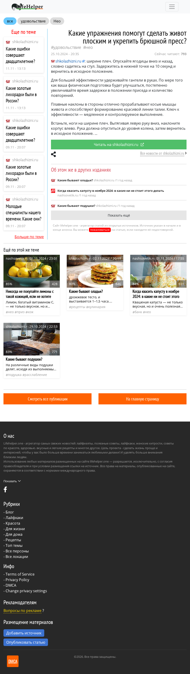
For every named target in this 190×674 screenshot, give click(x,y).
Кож (30, 312)
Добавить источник (23, 633)
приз (21, 312)
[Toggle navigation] (171, 6)
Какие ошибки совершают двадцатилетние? (20, 55)
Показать (10, 481)
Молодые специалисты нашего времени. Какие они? (23, 212)
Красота (13, 523)
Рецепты (78, 307)
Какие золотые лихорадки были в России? (21, 94)
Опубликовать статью (25, 642)
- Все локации (15, 556)
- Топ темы (12, 545)
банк (138, 312)
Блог (10, 512)
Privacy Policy (17, 579)
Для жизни (15, 528)
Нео (57, 21)
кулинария (96, 307)
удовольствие (33, 21)
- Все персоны (16, 551)
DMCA (11, 585)
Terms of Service (20, 574)
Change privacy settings (26, 590)
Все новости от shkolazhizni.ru (162, 153)
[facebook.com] (5, 490)
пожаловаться (100, 230)
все (10, 21)
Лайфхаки (14, 517)
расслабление (36, 374)
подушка (15, 374)
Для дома (14, 534)
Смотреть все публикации (47, 399)
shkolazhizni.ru (25, 41)
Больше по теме (29, 236)
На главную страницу (142, 399)
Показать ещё (119, 215)
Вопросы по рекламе (22, 610)
